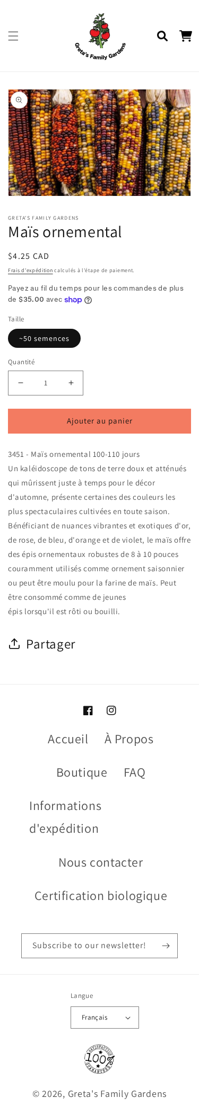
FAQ (135, 771)
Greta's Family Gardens (117, 1093)
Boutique (82, 771)
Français (94, 1017)
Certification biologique (100, 895)
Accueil (68, 738)
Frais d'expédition (30, 270)
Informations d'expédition (65, 816)
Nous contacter (100, 861)
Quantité (21, 361)
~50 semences (44, 338)
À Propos (129, 738)
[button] (13, 36)
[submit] (165, 945)
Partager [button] (51, 643)
